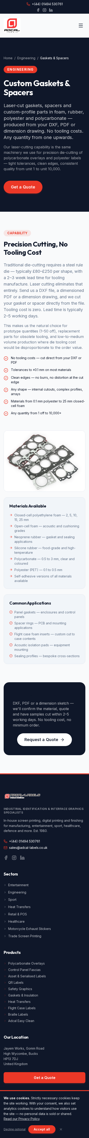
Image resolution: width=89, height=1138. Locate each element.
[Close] (61, 1129)
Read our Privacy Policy (21, 1119)
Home (8, 58)
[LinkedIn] (51, 10)
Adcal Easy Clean (21, 1021)
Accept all (42, 1129)
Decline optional (15, 1129)
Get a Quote (23, 187)
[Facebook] (38, 10)
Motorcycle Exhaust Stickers (29, 929)
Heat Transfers (19, 907)
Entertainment (18, 885)
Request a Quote (41, 739)
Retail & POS (17, 914)
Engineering (26, 58)
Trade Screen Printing (24, 936)
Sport (12, 899)
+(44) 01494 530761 (47, 4)
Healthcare (16, 921)
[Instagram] (44, 10)
